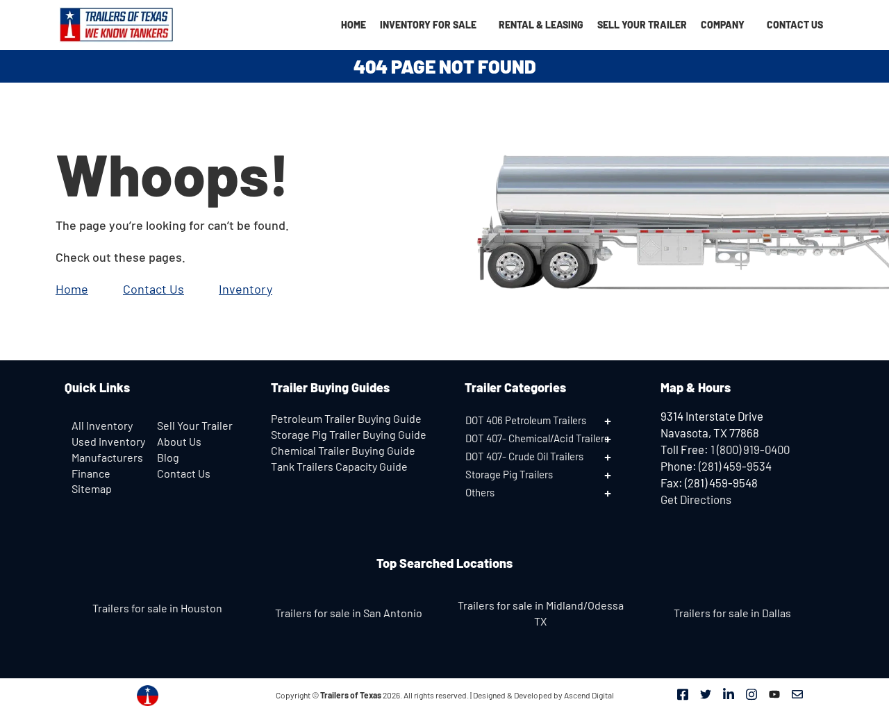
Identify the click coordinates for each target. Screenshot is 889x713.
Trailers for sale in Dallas (732, 612)
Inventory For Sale (428, 25)
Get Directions (695, 499)
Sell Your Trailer (642, 25)
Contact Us (795, 25)
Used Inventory (108, 441)
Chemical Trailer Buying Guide (343, 450)
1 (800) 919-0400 (750, 449)
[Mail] (797, 693)
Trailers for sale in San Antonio (348, 612)
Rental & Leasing (541, 25)
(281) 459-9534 (735, 466)
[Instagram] (751, 693)
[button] (549, 420)
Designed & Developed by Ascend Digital (543, 695)
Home (353, 25)
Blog (168, 457)
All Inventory (102, 425)
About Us (179, 441)
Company (723, 25)
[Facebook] (682, 693)
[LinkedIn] (728, 693)
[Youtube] (774, 693)
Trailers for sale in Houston (157, 607)
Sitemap (92, 488)
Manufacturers (107, 457)
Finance (91, 473)
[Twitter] (705, 693)
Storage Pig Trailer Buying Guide (348, 434)
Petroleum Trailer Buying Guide (346, 418)
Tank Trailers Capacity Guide (339, 466)
